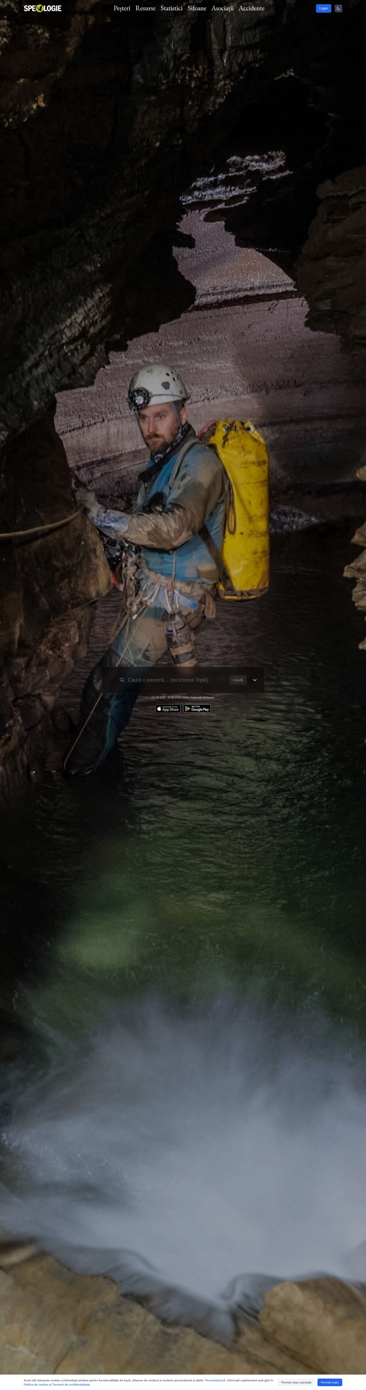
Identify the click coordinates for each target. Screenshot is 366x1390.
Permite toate (330, 1382)
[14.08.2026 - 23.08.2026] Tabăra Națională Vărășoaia (183, 697)
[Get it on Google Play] (197, 708)
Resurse (145, 8)
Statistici (172, 8)
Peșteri (122, 8)
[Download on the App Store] (168, 708)
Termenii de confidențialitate (71, 1384)
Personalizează (215, 1380)
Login (323, 8)
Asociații (222, 8)
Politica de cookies (36, 1384)
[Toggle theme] (338, 8)
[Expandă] (255, 680)
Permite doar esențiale (296, 1382)
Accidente (252, 8)
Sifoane (197, 8)
